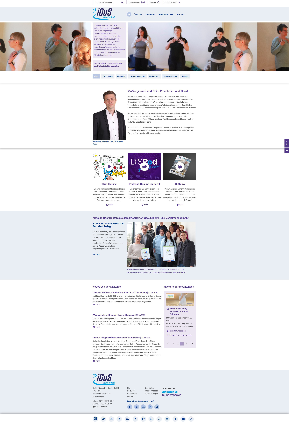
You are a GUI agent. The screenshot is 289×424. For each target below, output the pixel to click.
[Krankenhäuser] (103, 419)
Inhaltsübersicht (170, 2)
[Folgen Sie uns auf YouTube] (143, 406)
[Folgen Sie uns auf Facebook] (129, 406)
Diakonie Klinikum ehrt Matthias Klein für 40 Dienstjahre (125, 292)
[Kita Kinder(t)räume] (143, 419)
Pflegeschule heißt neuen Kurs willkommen (119, 315)
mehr (110, 205)
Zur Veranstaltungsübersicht (180, 335)
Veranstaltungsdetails (177, 331)
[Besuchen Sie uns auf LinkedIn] (150, 406)
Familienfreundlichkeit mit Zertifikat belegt (108, 225)
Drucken (153, 2)
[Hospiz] (175, 419)
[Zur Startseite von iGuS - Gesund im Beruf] (104, 14)
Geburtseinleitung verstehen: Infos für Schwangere (179, 311)
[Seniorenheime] (119, 419)
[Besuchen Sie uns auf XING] (156, 406)
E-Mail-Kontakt (101, 407)
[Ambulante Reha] (135, 419)
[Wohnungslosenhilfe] (167, 419)
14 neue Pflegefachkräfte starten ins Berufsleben (121, 337)
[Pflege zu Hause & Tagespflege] (127, 419)
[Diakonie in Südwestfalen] (95, 419)
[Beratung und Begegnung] (151, 419)
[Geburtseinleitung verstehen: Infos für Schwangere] (180, 299)
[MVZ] (111, 419)
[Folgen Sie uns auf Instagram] (136, 406)
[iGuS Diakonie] (191, 419)
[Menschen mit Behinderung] (159, 419)
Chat (287, 143)
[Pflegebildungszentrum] (183, 419)
